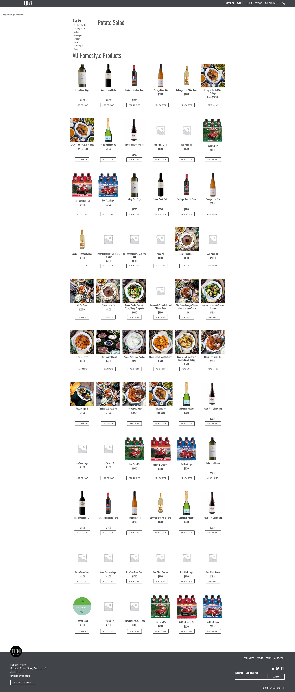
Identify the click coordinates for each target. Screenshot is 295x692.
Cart (283, 3)
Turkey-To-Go (80, 25)
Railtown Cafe (272, 3)
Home (3, 15)
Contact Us (279, 658)
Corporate (229, 3)
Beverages (78, 45)
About (249, 3)
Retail (76, 49)
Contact (258, 3)
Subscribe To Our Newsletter (246, 673)
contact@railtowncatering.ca (20, 675)
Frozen (77, 39)
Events (240, 3)
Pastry (77, 42)
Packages (78, 35)
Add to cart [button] (82, 105)
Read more (213, 105)
